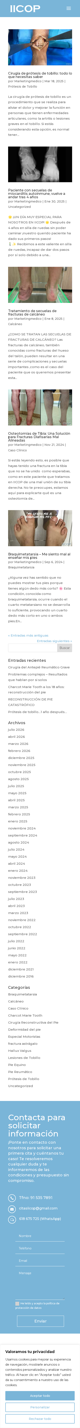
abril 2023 (16, 906)
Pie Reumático (20, 1072)
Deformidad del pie (24, 1029)
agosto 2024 (18, 842)
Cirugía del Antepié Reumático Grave (39, 667)
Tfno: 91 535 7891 (35, 1197)
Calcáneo (15, 324)
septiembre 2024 (22, 835)
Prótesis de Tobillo (22, 86)
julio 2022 (16, 941)
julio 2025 (16, 786)
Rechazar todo (40, 1419)
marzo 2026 (18, 744)
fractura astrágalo (23, 1044)
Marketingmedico (28, 81)
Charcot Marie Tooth (25, 1015)
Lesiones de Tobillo (24, 1058)
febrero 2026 (19, 751)
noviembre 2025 (21, 765)
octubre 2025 (19, 772)
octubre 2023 (19, 885)
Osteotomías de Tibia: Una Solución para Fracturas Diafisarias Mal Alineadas (39, 436)
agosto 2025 (18, 779)
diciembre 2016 (21, 976)
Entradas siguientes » (54, 641)
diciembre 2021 (21, 969)
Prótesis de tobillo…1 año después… (37, 712)
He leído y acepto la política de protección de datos (37, 1305)
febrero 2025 (19, 814)
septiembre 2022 (22, 934)
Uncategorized (19, 207)
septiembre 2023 (22, 892)
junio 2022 (16, 948)
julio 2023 (16, 899)
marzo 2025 (18, 807)
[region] (40, 1386)
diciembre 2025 (21, 758)
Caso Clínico (17, 450)
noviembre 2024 (22, 828)
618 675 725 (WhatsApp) (40, 1219)
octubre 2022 (19, 927)
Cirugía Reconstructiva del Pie (33, 1022)
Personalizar (40, 1407)
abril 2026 (16, 737)
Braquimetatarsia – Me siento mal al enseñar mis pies (39, 556)
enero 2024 (18, 871)
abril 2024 (16, 863)
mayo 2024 (17, 856)
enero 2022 (18, 962)
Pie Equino (17, 1065)
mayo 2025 (17, 793)
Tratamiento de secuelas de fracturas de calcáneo (32, 312)
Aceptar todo (40, 1396)
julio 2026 (16, 730)
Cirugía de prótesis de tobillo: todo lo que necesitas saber (40, 75)
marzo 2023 (18, 913)
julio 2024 (16, 849)
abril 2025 (16, 800)
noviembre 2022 (22, 920)
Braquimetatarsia (21, 567)
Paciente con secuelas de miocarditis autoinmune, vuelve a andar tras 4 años (36, 193)
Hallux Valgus (19, 1051)
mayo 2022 (17, 955)
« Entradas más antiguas (28, 635)
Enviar (40, 1321)
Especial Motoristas (24, 1037)
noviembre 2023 (21, 878)
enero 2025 (17, 821)
